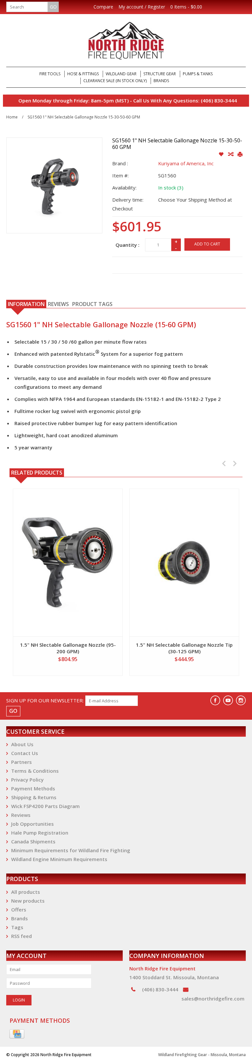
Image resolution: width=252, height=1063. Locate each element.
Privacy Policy (27, 779)
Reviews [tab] (58, 304)
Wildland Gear (121, 74)
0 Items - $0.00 (186, 6)
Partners (21, 762)
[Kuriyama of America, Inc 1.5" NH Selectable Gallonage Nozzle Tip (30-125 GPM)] (184, 562)
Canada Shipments (33, 841)
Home (12, 117)
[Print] (240, 154)
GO (53, 7)
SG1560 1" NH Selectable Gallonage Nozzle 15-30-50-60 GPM (84, 117)
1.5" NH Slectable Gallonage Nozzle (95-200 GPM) (68, 648)
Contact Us (24, 753)
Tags (17, 927)
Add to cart (207, 244)
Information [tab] (26, 304)
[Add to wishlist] (222, 154)
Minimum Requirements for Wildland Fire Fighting (70, 850)
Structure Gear (159, 74)
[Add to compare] (231, 154)
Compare (103, 6)
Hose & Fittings (83, 74)
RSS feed (21, 936)
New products (28, 900)
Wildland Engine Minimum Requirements (59, 859)
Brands (161, 80)
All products (25, 892)
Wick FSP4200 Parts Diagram (45, 806)
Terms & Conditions (35, 770)
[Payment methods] (17, 1034)
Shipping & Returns (33, 797)
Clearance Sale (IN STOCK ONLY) (115, 80)
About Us (22, 744)
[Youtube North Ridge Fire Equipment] (228, 700)
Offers (18, 909)
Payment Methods (33, 788)
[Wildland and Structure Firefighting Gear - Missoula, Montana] (126, 40)
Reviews (21, 815)
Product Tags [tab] (92, 304)
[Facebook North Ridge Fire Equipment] (215, 700)
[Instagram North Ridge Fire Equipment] (241, 700)
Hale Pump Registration (39, 832)
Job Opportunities (32, 823)
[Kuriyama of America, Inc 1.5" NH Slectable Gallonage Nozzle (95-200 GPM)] (67, 562)
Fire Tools (49, 74)
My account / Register (141, 6)
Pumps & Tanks (198, 74)
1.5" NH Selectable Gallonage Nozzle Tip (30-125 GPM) (184, 648)
